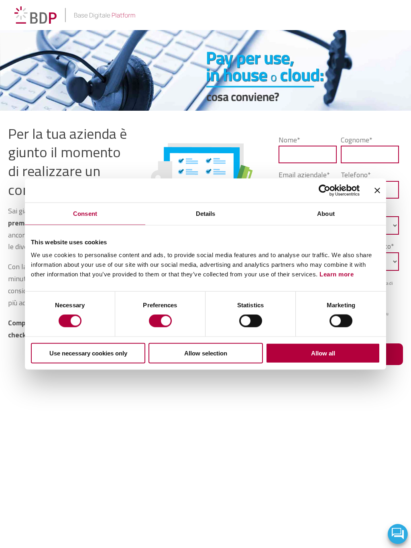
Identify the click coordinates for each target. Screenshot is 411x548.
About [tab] (326, 213)
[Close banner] (377, 190)
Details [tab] (206, 213)
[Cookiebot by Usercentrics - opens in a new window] (324, 191)
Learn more (336, 273)
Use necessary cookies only (88, 352)
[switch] (160, 321)
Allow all (323, 352)
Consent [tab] (85, 213)
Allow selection (205, 352)
